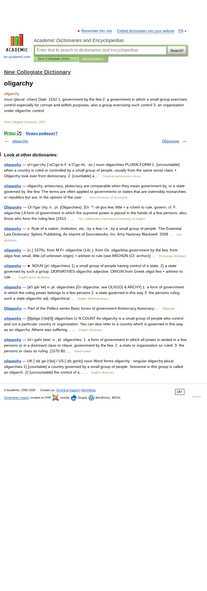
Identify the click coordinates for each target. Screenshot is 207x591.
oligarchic (20, 141)
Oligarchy (13, 207)
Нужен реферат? (42, 133)
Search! (177, 50)
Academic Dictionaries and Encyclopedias (79, 40)
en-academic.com (17, 57)
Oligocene (170, 141)
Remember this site (97, 31)
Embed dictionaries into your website (145, 31)
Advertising (88, 390)
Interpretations (93, 59)
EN (180, 31)
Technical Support (68, 390)
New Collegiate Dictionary (56, 59)
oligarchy (12, 164)
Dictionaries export (16, 397)
